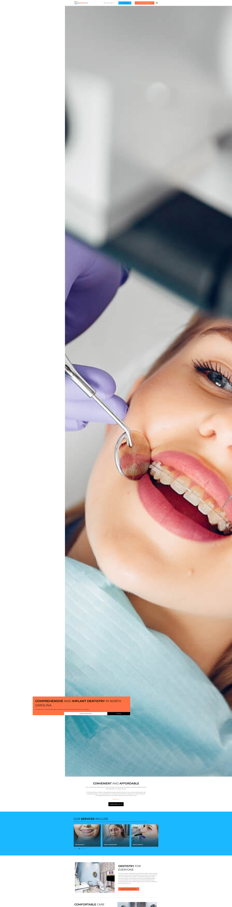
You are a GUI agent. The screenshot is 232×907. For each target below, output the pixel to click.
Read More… (115, 799)
